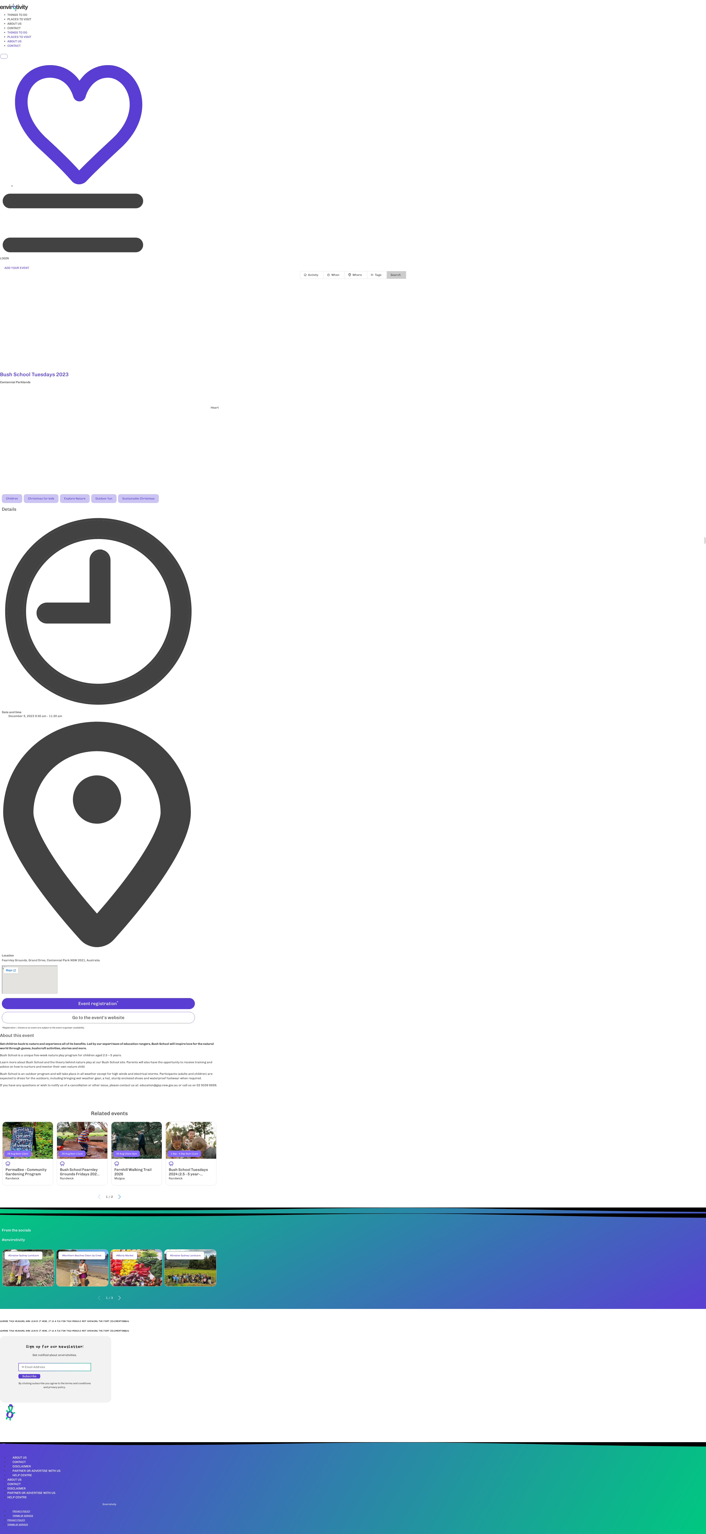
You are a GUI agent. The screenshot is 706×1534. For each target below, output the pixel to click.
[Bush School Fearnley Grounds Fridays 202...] (82, 1153)
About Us (20, 1457)
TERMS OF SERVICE (23, 1515)
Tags (378, 275)
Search (396, 275)
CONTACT (14, 28)
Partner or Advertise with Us (36, 1471)
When (335, 275)
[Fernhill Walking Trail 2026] (136, 1153)
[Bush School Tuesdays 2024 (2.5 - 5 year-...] (191, 1153)
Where (357, 275)
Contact (19, 1462)
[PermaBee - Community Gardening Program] (28, 1153)
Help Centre (22, 1475)
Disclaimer (22, 1466)
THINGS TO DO (17, 15)
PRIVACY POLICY (21, 1511)
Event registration (98, 1003)
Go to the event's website (98, 1017)
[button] (109, 392)
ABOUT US (14, 23)
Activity (313, 275)
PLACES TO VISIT (19, 19)
